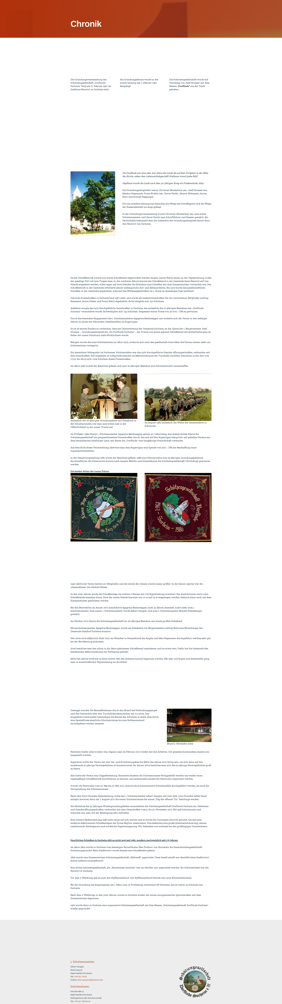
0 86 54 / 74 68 (80, 976)
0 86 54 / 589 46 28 (82, 1001)
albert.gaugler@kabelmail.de (90, 980)
